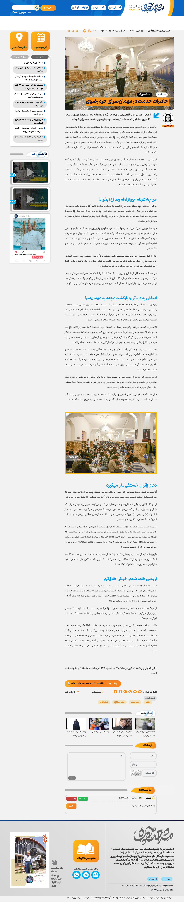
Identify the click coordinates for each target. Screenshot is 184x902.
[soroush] (125, 692)
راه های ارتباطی (153, 879)
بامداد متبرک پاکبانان (100, 732)
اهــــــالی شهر (165, 31)
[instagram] (95, 875)
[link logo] (153, 835)
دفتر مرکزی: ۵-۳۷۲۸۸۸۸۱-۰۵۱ (162, 890)
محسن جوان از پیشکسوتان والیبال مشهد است (29, 112)
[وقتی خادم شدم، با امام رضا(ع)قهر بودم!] (76, 724)
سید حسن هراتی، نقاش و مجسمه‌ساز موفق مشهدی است (29, 95)
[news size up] (69, 31)
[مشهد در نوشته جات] (86, 851)
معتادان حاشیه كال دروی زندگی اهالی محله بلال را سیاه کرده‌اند (29, 78)
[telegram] (140, 692)
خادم (148, 702)
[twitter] (135, 692)
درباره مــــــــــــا (167, 879)
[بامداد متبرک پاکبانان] (99, 724)
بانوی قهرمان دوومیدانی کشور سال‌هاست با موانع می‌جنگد (29, 130)
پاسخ (71, 806)
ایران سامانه (72, 898)
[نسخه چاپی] (85, 31)
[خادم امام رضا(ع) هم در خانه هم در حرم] (145, 724)
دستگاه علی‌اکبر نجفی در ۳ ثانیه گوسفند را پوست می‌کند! (29, 86)
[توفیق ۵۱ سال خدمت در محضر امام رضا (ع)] (122, 724)
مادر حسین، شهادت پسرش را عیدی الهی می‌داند (29, 104)
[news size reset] (73, 31)
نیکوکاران (153, 31)
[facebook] (115, 692)
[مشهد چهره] (148, 8)
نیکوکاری (104, 702)
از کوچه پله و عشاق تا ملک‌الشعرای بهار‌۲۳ (29, 138)
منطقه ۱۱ (162, 94)
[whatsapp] (130, 692)
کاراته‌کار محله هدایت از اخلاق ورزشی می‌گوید (29, 69)
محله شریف (144, 94)
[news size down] (77, 31)
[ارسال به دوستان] (94, 31)
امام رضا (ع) (119, 702)
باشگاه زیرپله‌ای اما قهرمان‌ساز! (32, 62)
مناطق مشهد (48, 8)
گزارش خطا (70, 692)
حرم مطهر (135, 702)
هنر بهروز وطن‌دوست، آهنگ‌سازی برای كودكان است (29, 121)
